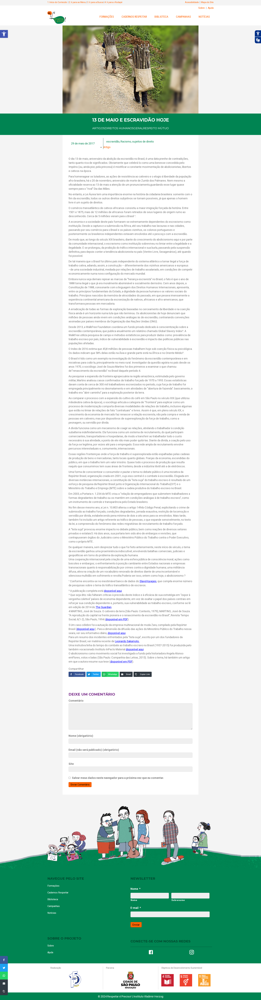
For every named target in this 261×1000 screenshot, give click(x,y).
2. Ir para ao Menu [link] (77, 2)
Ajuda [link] (211, 7)
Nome (135, 888)
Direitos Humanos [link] (119, 128)
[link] (4, 34)
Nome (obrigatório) (81, 735)
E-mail (135, 907)
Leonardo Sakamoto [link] (127, 641)
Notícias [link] (204, 16)
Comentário (76, 700)
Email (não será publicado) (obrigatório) (94, 749)
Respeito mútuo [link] (156, 128)
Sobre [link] (201, 7)
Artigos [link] (98, 128)
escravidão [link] (112, 141)
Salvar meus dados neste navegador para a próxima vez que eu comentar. (118, 777)
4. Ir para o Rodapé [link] (113, 2)
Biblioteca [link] (161, 16)
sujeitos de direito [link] (143, 141)
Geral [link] (138, 128)
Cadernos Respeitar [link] (134, 16)
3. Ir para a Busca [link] (95, 2)
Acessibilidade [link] (192, 2)
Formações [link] (107, 16)
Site (71, 763)
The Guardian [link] (103, 607)
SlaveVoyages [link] (148, 581)
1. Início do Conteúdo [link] (57, 2)
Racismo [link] (126, 141)
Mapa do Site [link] (207, 2)
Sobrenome (178, 900)
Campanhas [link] (183, 16)
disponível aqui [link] (113, 590)
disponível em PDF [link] (117, 619)
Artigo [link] (106, 147)
